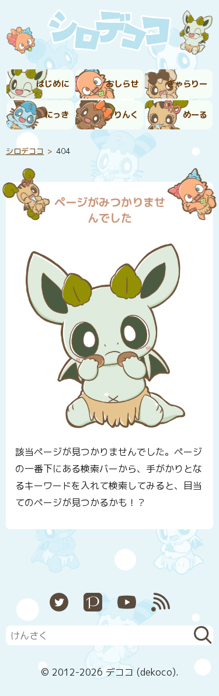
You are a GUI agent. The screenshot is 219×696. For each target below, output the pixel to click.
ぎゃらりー (186, 84)
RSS (160, 602)
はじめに (52, 84)
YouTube (126, 602)
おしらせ (122, 84)
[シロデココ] (109, 33)
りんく (126, 115)
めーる (195, 115)
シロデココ (25, 151)
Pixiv (93, 602)
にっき (56, 115)
